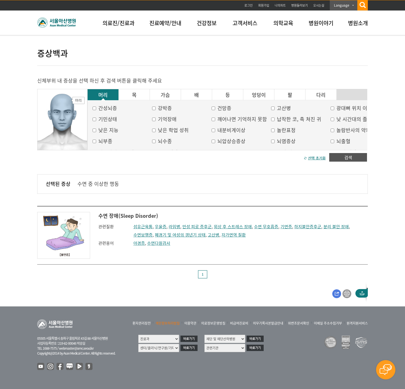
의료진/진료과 (118, 23)
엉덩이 (259, 95)
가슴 (165, 95)
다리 (321, 95)
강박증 (165, 108)
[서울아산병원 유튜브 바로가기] (41, 367)
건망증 (224, 108)
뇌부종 (105, 141)
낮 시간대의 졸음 (354, 119)
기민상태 (107, 119)
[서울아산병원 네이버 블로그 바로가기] (70, 367)
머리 (103, 95)
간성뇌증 (107, 108)
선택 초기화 (317, 158)
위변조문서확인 (298, 323)
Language (341, 5)
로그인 (248, 5)
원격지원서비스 (357, 323)
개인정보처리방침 (167, 323)
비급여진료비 (239, 323)
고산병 (284, 108)
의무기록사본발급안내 (268, 323)
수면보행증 (143, 235)
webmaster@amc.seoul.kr (76, 348)
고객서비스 (245, 23)
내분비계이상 (231, 130)
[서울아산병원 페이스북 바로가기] (60, 367)
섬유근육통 (143, 227)
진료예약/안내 (165, 23)
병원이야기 (321, 23)
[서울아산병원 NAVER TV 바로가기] (79, 367)
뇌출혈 (343, 141)
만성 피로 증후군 (197, 227)
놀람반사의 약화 (353, 130)
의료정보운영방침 (213, 323)
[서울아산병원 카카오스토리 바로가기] (89, 367)
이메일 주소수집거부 (328, 323)
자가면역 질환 (234, 235)
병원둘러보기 (299, 5)
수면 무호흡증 (266, 227)
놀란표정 (286, 130)
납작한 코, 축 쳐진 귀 (299, 119)
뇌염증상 (286, 141)
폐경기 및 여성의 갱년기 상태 (180, 235)
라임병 (174, 227)
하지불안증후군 (307, 227)
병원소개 (358, 23)
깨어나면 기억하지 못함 (242, 119)
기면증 (286, 227)
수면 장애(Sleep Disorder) (128, 215)
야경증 (139, 243)
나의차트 (280, 5)
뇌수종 (165, 141)
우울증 (160, 227)
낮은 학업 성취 (173, 130)
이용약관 (190, 323)
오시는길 (318, 5)
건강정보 (207, 23)
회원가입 (263, 5)
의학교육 (283, 23)
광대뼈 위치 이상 (354, 108)
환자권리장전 (142, 323)
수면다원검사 (158, 243)
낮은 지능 (108, 130)
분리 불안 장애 (336, 227)
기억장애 (167, 119)
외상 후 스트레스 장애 (233, 227)
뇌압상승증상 (231, 141)
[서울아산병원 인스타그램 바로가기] (51, 367)
